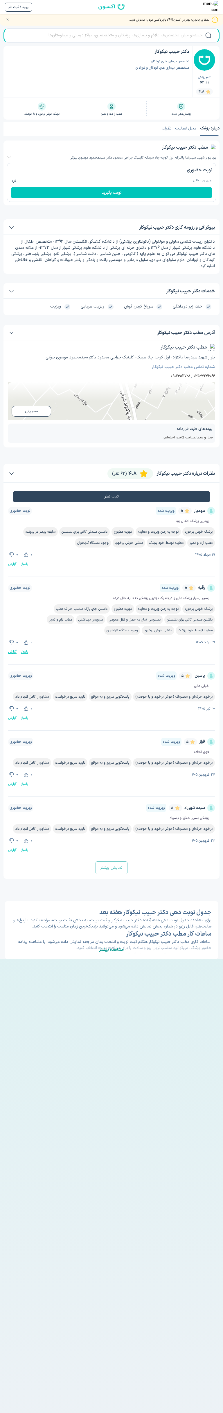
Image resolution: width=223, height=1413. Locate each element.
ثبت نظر (112, 496)
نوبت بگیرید (112, 193)
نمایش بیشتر (111, 868)
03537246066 (204, 376)
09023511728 (180, 376)
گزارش (12, 564)
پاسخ (24, 564)
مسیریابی (31, 411)
